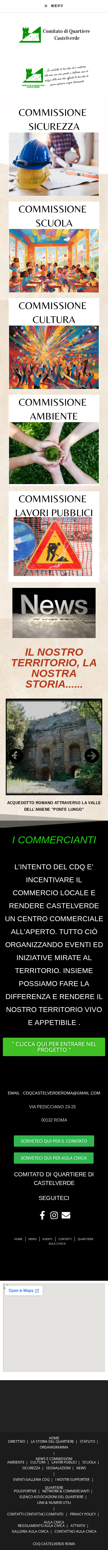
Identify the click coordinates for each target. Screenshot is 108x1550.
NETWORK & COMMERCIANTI (65, 1491)
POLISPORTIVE (25, 1491)
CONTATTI (15, 1514)
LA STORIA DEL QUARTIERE (52, 1441)
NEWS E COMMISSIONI (54, 1458)
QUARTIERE (54, 1487)
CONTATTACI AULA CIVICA (75, 1531)
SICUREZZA (31, 1468)
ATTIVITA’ (78, 1525)
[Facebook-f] (42, 1215)
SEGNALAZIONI (58, 1468)
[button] (16, 755)
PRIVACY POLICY (83, 1514)
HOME (54, 1438)
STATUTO (87, 1441)
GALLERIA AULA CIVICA (30, 1531)
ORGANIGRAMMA (54, 1447)
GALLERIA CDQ (38, 1479)
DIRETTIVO (16, 1441)
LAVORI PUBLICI (64, 1462)
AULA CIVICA (54, 1522)
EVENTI (19, 1479)
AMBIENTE (15, 1462)
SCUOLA (89, 1462)
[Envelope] (66, 1215)
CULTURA (38, 1462)
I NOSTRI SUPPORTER (72, 1479)
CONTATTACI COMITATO (43, 1514)
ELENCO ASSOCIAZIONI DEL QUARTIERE (52, 1496)
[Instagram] (54, 1215)
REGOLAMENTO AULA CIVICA (41, 1525)
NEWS (81, 1468)
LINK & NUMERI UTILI (54, 1502)
